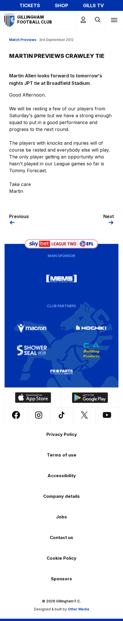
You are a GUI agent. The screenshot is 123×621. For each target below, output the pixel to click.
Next (108, 216)
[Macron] (32, 328)
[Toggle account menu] (83, 20)
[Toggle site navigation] (114, 20)
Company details (61, 496)
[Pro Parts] (61, 372)
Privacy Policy (61, 434)
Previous (19, 216)
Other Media (78, 609)
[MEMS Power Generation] (61, 278)
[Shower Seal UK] (32, 350)
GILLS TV (93, 5)
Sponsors (61, 578)
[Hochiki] (91, 328)
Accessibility (61, 475)
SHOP (61, 5)
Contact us (61, 537)
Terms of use (61, 455)
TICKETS (29, 5)
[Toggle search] (97, 20)
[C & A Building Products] (91, 350)
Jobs (61, 517)
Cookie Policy (61, 558)
